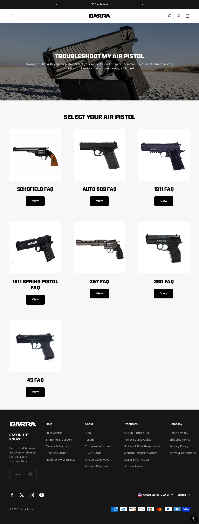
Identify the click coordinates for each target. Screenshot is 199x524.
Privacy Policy (178, 446)
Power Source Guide (137, 440)
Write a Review (134, 466)
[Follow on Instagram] (31, 495)
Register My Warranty (60, 460)
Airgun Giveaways (97, 460)
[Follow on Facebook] (12, 495)
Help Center (54, 433)
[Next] (142, 4)
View (35, 201)
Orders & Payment (58, 446)
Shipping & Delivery (59, 440)
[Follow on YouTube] (41, 495)
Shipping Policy (179, 440)
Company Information (99, 446)
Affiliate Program (96, 466)
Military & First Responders (142, 446)
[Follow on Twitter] (21, 495)
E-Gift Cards (93, 453)
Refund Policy (178, 433)
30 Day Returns (99, 4)
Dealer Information (136, 460)
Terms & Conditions (182, 453)
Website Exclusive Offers (140, 453)
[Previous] (56, 4)
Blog (88, 433)
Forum (89, 440)
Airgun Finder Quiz (137, 433)
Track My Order (56, 453)
